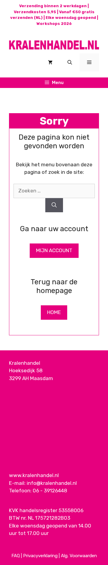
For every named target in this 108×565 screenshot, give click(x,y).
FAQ (15, 555)
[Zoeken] (54, 205)
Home (54, 312)
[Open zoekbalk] (70, 62)
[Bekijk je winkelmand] (50, 62)
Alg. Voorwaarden (79, 555)
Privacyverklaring (40, 555)
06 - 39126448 (50, 491)
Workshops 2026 (54, 23)
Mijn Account (54, 250)
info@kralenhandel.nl (52, 483)
